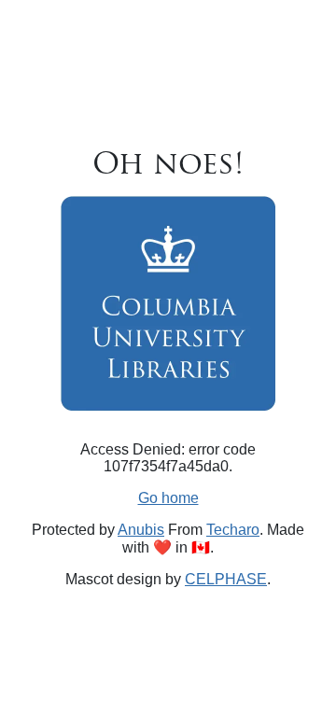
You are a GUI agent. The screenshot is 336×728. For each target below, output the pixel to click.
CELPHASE (226, 579)
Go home (168, 498)
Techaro (232, 530)
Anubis (141, 530)
